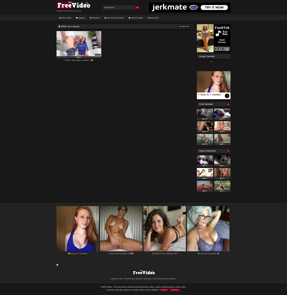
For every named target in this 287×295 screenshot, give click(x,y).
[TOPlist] (60, 265)
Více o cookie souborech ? (143, 293)
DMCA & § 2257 (153, 18)
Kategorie (81, 18)
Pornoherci (96, 18)
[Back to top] (280, 288)
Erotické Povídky (137, 18)
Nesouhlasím (175, 290)
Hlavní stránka (66, 18)
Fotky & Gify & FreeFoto (115, 18)
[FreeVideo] (73, 6)
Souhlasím (164, 290)
